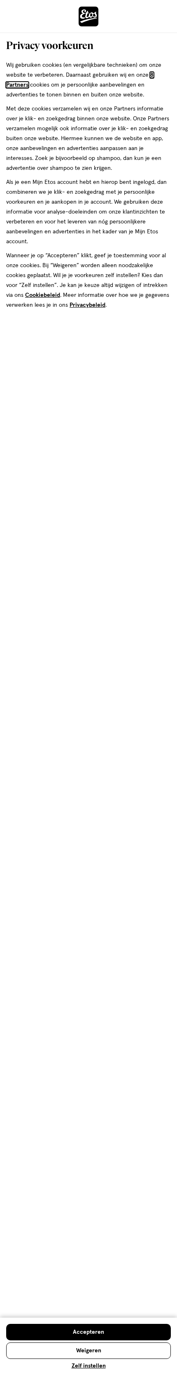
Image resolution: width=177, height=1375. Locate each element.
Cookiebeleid (42, 295)
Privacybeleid (87, 305)
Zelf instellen (89, 1366)
